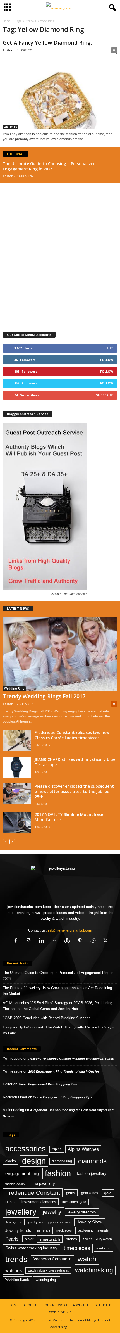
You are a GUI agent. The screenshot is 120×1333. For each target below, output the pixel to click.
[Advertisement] (60, 254)
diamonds (92, 1161)
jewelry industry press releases (49, 1222)
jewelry (52, 1211)
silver (29, 1239)
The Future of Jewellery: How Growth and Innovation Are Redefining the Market (57, 991)
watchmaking (94, 1270)
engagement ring (22, 1173)
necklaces (64, 1230)
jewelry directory (82, 1212)
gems (70, 1193)
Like (110, 348)
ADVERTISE (81, 1305)
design (34, 1160)
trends (16, 1259)
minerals (43, 1230)
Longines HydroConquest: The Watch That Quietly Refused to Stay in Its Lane (59, 1030)
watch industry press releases (48, 1270)
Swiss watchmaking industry (31, 1248)
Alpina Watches (83, 1149)
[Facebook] (15, 941)
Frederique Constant (32, 1192)
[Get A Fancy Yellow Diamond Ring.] (60, 92)
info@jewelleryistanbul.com (70, 930)
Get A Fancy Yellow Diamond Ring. (47, 42)
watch (87, 1259)
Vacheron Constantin (52, 1259)
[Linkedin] (41, 941)
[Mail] (54, 941)
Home (6, 21)
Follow (106, 360)
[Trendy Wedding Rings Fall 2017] (60, 654)
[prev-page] (5, 841)
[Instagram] (28, 941)
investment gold (74, 1202)
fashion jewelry (15, 1183)
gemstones (89, 1193)
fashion (58, 1173)
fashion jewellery (91, 1173)
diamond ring (62, 1161)
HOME (13, 1305)
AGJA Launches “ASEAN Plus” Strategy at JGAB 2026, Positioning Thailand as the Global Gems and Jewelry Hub (57, 1006)
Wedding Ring (14, 688)
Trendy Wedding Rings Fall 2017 (44, 696)
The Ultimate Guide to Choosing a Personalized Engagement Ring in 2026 (49, 166)
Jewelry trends (18, 1230)
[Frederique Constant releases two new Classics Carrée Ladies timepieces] (17, 740)
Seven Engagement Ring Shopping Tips (47, 1084)
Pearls (12, 1239)
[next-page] (12, 841)
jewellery (21, 1211)
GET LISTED (102, 1305)
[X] (105, 941)
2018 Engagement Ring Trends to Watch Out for (63, 1071)
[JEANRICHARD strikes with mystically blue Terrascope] (17, 767)
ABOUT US (31, 1305)
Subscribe (104, 395)
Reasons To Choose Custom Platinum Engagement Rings (71, 1058)
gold (108, 1193)
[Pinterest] (79, 941)
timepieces (77, 1248)
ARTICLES (10, 127)
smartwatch (50, 1239)
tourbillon (103, 1248)
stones (71, 1239)
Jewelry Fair (13, 1222)
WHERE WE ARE (60, 1312)
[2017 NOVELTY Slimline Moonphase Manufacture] (17, 822)
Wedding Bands (17, 1280)
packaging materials (93, 1230)
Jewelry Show (89, 1222)
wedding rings (47, 1280)
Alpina (57, 1149)
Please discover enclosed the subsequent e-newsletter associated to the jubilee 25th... (74, 791)
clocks (10, 1161)
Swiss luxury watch (97, 1239)
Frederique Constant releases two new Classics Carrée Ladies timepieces (72, 735)
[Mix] (67, 941)
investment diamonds (38, 1202)
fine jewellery (43, 1183)
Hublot (10, 1202)
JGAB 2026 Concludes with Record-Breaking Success (46, 1018)
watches (13, 1270)
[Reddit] (92, 941)
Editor (8, 50)
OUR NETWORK (56, 1305)
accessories (25, 1149)
